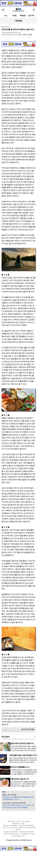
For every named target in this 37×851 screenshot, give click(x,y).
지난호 (14, 15)
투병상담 (23, 15)
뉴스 (5, 15)
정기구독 (31, 15)
